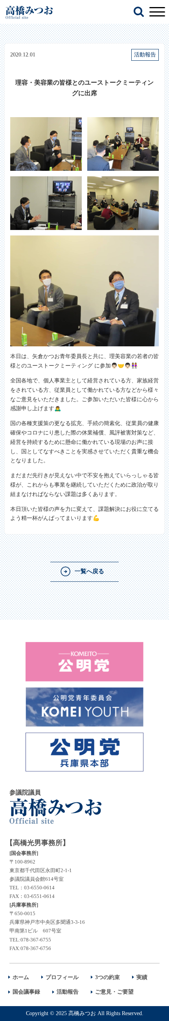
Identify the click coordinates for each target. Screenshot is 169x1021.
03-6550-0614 (39, 888)
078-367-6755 (35, 940)
